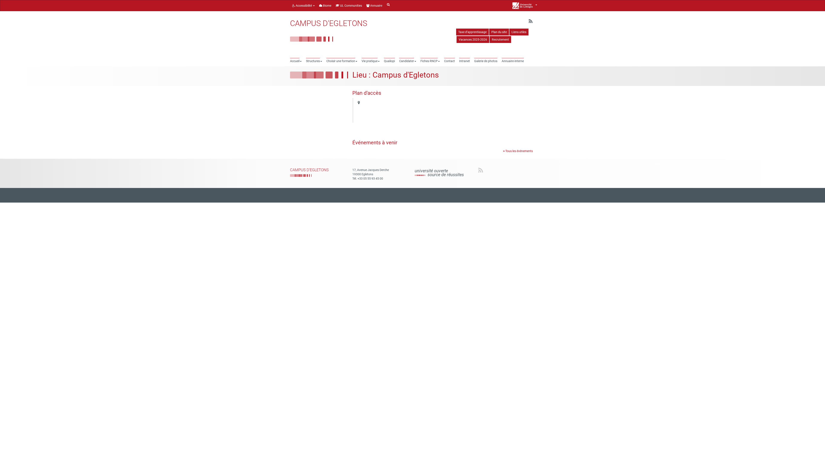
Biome (326, 5)
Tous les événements (519, 151)
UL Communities (350, 5)
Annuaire (376, 5)
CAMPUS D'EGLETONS (328, 23)
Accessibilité (304, 5)
